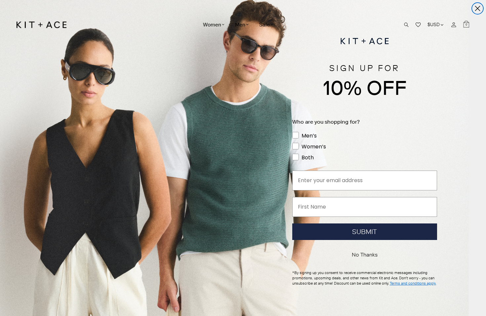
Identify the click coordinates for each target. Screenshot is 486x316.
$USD (435, 24)
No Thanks (365, 255)
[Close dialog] (477, 8)
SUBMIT (364, 232)
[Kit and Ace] (44, 24)
